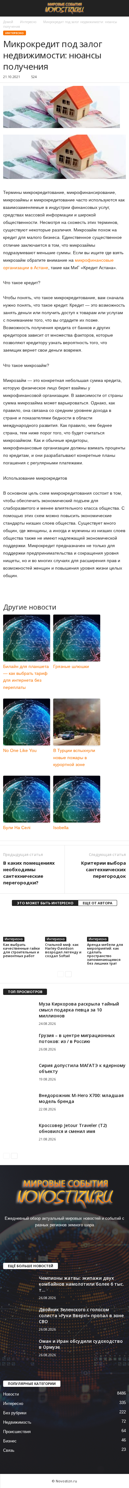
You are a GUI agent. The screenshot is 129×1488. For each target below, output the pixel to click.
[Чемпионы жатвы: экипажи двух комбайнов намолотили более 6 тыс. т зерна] (18, 1286)
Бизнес (10, 1441)
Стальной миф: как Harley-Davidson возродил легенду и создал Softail (63, 950)
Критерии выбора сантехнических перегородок (103, 869)
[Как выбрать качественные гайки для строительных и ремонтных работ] (22, 927)
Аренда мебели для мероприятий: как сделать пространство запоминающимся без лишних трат (105, 954)
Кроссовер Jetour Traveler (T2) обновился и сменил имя (73, 1128)
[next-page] (68, 974)
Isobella (61, 827)
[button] (119, 8)
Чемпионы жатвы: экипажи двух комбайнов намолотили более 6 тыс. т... (81, 1284)
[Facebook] (45, 1237)
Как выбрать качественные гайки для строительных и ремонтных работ (21, 950)
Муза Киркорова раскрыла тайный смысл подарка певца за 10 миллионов (79, 1010)
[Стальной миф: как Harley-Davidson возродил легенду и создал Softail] (64, 927)
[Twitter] (71, 1237)
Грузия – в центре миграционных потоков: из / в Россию (77, 1038)
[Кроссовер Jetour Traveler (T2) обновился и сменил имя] (18, 1134)
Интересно (28, 22)
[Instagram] (58, 1237)
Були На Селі (16, 827)
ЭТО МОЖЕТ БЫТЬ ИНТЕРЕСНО (45, 903)
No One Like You (20, 750)
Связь (8, 1450)
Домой (8, 22)
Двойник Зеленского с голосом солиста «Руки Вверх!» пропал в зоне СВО (81, 1315)
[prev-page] (60, 974)
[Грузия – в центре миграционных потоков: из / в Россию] (18, 1044)
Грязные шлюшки (71, 666)
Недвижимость (17, 1422)
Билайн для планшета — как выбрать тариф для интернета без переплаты (26, 677)
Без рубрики (14, 1413)
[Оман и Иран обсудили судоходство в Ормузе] (18, 1350)
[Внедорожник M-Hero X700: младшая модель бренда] (18, 1104)
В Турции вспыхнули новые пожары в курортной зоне (74, 757)
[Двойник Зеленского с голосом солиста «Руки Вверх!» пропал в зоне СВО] (18, 1318)
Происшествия (17, 1431)
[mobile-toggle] (8, 8)
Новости (11, 1394)
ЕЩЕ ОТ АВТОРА (97, 903)
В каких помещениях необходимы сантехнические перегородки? (29, 873)
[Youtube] (84, 1237)
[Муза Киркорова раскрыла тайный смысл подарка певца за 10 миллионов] (18, 1012)
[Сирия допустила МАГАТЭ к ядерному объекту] (18, 1074)
